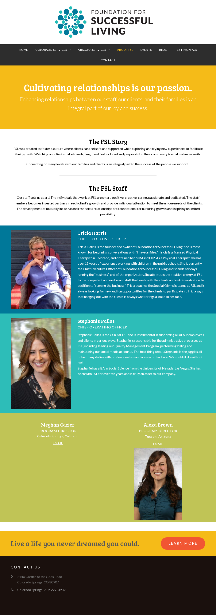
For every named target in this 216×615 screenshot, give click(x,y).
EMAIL (58, 443)
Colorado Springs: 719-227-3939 (41, 590)
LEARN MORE (183, 543)
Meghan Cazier (57, 425)
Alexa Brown (158, 425)
